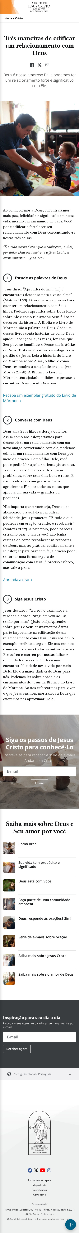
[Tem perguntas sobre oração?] (70, 1224)
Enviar (39, 783)
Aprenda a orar (16, 579)
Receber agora (16, 1049)
